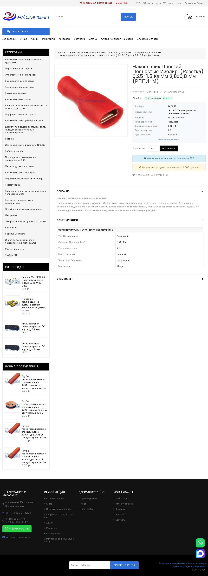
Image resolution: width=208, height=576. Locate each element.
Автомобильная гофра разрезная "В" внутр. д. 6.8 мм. (33, 326)
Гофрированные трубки (18, 68)
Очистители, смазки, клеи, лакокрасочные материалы (20, 241)
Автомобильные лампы (18, 99)
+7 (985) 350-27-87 (17, 522)
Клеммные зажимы (16, 93)
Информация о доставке (59, 509)
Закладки (120, 509)
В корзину (168, 148)
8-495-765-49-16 (16, 519)
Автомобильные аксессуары (21, 172)
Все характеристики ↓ (169, 139)
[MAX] (200, 553)
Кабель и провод (14, 151)
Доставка (79, 39)
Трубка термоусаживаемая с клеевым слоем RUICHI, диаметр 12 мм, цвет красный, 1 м (34, 456)
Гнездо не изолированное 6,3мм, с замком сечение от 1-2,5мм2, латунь (34, 304)
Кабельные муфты (15, 233)
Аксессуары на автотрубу (19, 87)
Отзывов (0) (65, 279)
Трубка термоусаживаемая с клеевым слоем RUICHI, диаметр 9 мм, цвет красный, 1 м (34, 382)
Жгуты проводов (14, 249)
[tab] (130, 191)
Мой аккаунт (122, 498)
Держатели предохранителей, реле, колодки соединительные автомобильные (25, 129)
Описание (63, 191)
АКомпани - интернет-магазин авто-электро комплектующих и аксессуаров (182, 565)
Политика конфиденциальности (59, 540)
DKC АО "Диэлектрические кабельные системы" (182, 112)
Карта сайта (87, 509)
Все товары (9, 39)
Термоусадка (12, 184)
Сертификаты (53, 533)
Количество (138, 148)
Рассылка (121, 514)
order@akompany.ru (18, 537)
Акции (34, 39)
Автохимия (11, 227)
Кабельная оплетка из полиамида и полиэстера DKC (25, 192)
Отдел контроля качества (117, 39)
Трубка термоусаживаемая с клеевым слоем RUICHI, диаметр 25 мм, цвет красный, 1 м (34, 431)
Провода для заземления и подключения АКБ (20, 159)
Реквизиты (48, 39)
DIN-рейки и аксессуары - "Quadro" (26, 221)
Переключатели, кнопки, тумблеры (24, 178)
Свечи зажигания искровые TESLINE (25, 145)
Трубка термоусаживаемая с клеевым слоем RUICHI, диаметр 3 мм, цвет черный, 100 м (34, 407)
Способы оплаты (147, 39)
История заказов (124, 503)
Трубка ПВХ (11, 255)
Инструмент (12, 215)
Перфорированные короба (20, 114)
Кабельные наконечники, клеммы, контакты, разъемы (24, 107)
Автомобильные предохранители (24, 120)
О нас (23, 39)
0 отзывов (152, 91)
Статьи (93, 39)
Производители (89, 498)
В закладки (142, 175)
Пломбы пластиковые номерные (23, 209)
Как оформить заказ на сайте (58, 516)
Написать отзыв (175, 91)
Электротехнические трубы (20, 74)
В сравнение (161, 175)
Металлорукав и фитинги (19, 166)
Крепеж (9, 138)
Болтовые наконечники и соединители (19, 201)
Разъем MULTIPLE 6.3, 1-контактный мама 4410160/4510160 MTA (34, 281)
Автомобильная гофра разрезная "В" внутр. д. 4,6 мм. (33, 346)
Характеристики (67, 220)
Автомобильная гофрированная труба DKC (23, 61)
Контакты (64, 39)
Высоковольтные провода (19, 80)
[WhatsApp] (200, 542)
